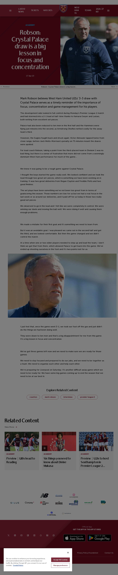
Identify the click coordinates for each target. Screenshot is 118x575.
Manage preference (60, 565)
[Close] (68, 552)
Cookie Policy (18, 565)
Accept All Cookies (60, 560)
